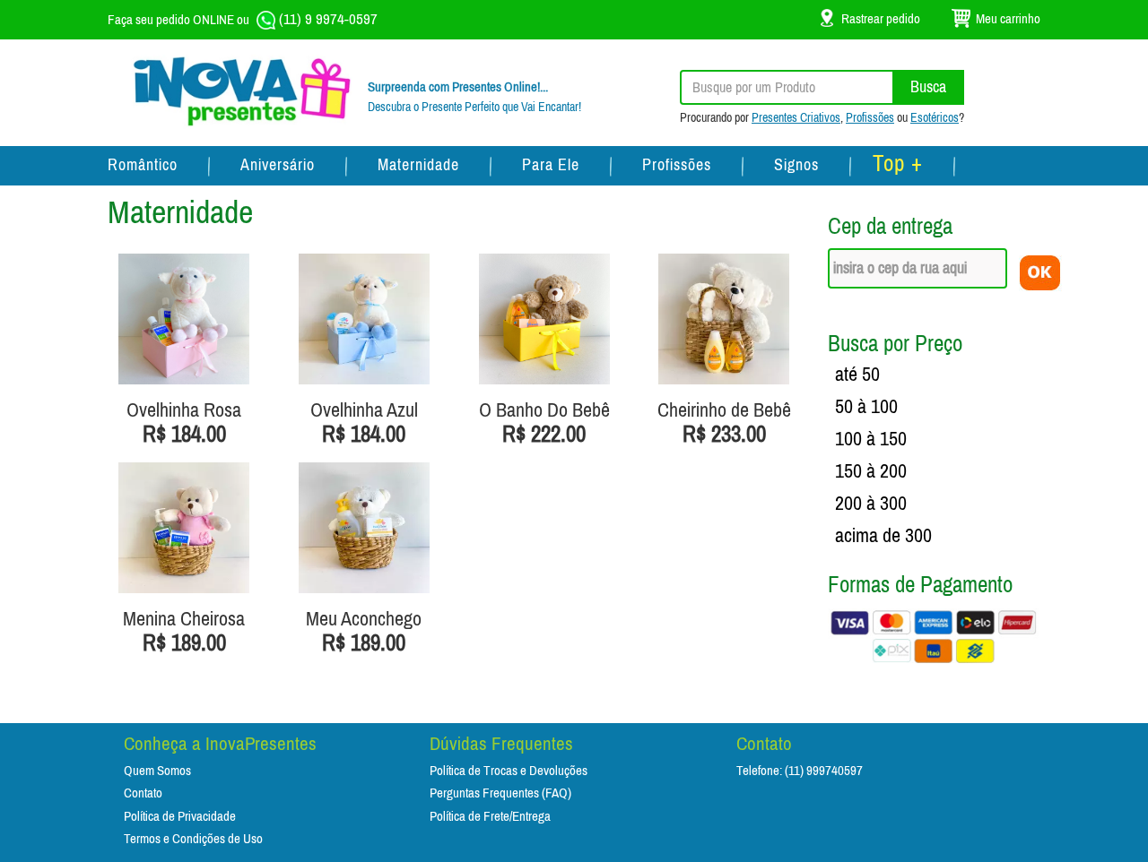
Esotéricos (934, 118)
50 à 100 (866, 406)
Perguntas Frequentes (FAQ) (500, 793)
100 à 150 (871, 439)
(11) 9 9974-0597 (326, 19)
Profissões (870, 118)
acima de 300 (883, 535)
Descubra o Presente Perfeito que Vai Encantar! (474, 107)
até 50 (857, 374)
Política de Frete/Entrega (490, 816)
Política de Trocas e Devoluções (508, 771)
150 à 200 (871, 471)
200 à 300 (871, 503)
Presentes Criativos (796, 118)
